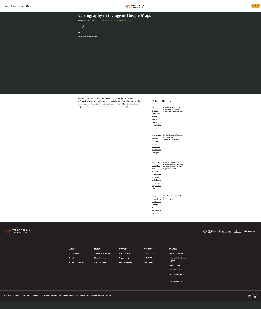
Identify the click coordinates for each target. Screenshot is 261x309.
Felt (114, 101)
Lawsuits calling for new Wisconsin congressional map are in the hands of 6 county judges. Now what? (173, 166)
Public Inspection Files (177, 270)
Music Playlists (100, 258)
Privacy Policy (174, 265)
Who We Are (74, 253)
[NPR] (238, 232)
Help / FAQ (148, 258)
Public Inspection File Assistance (177, 275)
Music (28, 6)
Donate (257, 6)
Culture (21, 6)
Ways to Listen (100, 262)
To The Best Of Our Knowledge (117, 20)
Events (72, 258)
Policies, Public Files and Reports (178, 259)
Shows (13, 6)
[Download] (81, 26)
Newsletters (148, 262)
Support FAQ (124, 258)
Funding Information (126, 262)
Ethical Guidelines (176, 253)
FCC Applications (175, 282)
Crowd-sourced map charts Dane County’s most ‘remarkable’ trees (172, 198)
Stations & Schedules (102, 253)
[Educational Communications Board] (209, 231)
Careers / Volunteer (76, 262)
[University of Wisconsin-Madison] (224, 232)
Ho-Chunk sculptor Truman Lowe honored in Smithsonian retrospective (172, 137)
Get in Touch (149, 253)
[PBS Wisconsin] (250, 231)
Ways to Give (124, 253)
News (6, 6)
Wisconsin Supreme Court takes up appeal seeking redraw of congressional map (173, 110)
